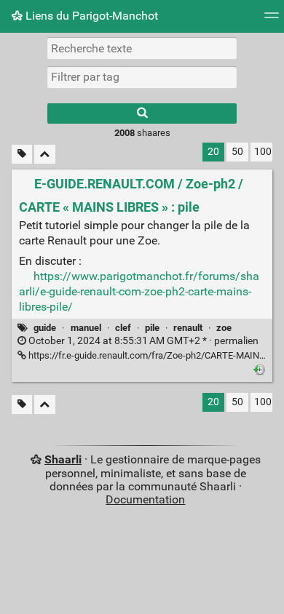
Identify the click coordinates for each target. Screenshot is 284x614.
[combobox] (142, 77)
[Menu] (271, 20)
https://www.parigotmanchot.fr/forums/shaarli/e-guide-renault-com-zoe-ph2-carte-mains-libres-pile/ (139, 291)
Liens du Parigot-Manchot (90, 16)
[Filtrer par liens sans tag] (22, 154)
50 (237, 151)
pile (152, 327)
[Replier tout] (44, 154)
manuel (86, 327)
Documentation (145, 499)
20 (213, 151)
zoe (224, 327)
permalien (142, 341)
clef (123, 327)
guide (44, 327)
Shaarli (63, 459)
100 (263, 151)
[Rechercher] (142, 113)
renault (187, 327)
